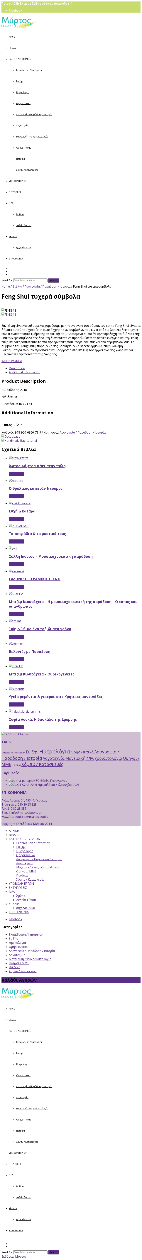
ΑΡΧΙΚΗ (12, 36)
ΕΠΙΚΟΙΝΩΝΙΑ (16, 258)
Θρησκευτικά (23, 103)
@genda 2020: (23, 247)
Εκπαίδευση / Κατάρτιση (29, 70)
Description (17, 368)
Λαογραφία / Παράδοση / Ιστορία (34, 114)
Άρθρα (20, 214)
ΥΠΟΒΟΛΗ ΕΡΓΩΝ (18, 181)
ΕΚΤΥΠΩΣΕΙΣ (15, 192)
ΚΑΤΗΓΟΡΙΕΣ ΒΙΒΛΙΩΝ (20, 59)
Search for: (7, 280)
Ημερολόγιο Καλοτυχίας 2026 (58, 785)
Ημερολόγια (22, 92)
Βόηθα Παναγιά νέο (53, 781)
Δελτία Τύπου (23, 225)
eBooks (13, 236)
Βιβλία (17, 286)
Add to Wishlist (11, 361)
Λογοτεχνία (22, 125)
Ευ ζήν (19, 81)
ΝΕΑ (11, 203)
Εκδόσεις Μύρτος (13, 1256)
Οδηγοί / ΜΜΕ (23, 147)
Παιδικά (20, 158)
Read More (16, 474)
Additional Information (24, 372)
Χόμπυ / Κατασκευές (27, 169)
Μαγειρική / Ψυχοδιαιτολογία (32, 136)
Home (5, 286)
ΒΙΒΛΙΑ (12, 48)
